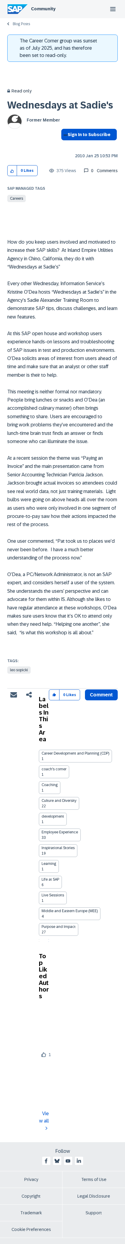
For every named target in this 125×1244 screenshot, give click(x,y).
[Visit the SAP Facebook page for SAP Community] (46, 1161)
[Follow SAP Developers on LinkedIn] (78, 1161)
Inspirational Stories (58, 848)
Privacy (31, 1179)
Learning (49, 864)
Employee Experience (60, 832)
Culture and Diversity (59, 801)
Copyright (31, 1196)
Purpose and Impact (59, 927)
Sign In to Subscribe (89, 134)
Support (94, 1212)
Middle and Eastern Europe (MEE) (70, 911)
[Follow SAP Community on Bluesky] (57, 1161)
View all (44, 1117)
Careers (16, 198)
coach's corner (54, 769)
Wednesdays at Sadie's (60, 105)
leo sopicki (19, 670)
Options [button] (64, 145)
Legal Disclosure (93, 1196)
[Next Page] (49, 940)
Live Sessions (53, 895)
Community (43, 8)
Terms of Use (93, 1179)
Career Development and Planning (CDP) (75, 753)
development (53, 816)
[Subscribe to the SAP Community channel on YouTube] (68, 1161)
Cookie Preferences (31, 1229)
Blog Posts (21, 24)
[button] (12, 170)
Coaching (50, 785)
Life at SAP (50, 879)
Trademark (31, 1212)
